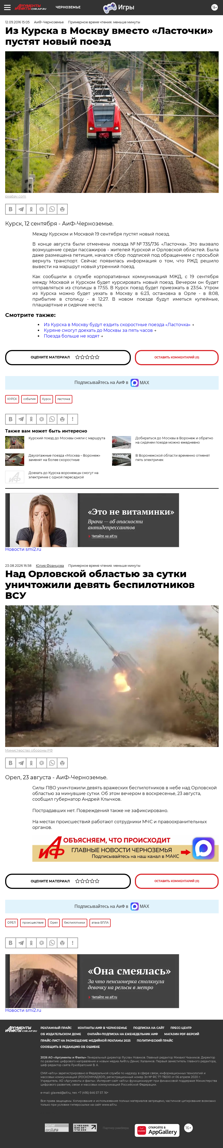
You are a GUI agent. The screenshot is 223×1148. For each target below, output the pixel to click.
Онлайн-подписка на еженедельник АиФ (122, 1034)
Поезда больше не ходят (72, 336)
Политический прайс (155, 1040)
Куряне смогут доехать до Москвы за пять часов (98, 330)
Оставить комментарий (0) (176, 357)
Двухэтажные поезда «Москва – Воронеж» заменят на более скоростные (64, 457)
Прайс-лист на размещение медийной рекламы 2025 (86, 1040)
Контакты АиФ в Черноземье (102, 1028)
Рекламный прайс (56, 1028)
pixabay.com (15, 196)
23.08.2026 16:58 (18, 566)
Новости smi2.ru (23, 549)
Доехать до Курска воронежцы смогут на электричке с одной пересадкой (63, 475)
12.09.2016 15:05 (17, 22)
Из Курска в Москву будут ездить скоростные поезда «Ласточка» (117, 324)
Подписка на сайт (148, 1028)
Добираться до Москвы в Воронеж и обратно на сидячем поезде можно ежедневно (174, 440)
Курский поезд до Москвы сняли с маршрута (67, 438)
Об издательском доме (61, 1034)
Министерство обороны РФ (29, 750)
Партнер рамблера (116, 1128)
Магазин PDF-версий (181, 1034)
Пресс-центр (181, 1028)
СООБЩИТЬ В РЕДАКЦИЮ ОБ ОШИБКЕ (70, 1047)
